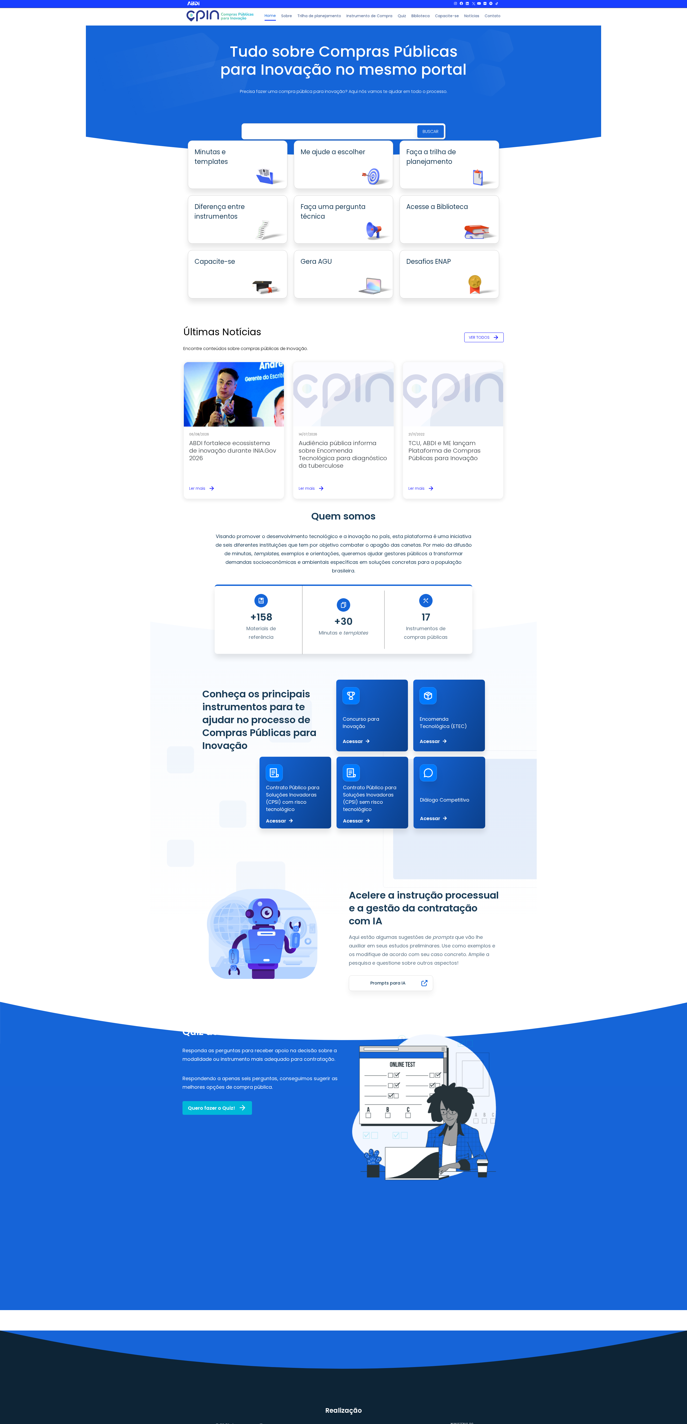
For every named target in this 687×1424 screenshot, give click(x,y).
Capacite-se (447, 16)
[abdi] (211, 3)
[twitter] (473, 4)
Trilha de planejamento (319, 16)
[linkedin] (467, 4)
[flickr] (485, 4)
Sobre (286, 16)
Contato (492, 16)
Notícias (471, 16)
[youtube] (479, 4)
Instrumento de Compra (369, 16)
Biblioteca (420, 16)
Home (270, 15)
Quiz (402, 16)
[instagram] (455, 4)
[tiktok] (497, 4)
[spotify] (491, 4)
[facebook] (461, 4)
